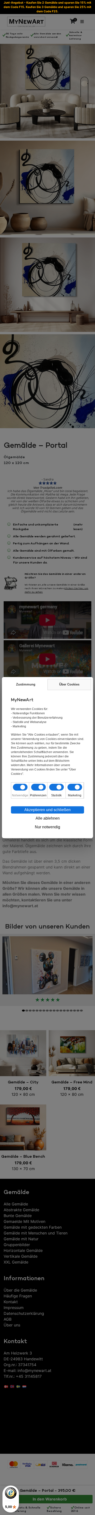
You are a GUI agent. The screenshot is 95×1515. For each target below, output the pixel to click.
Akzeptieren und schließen (47, 810)
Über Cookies (69, 684)
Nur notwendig (47, 827)
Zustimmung (25, 684)
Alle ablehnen (48, 818)
